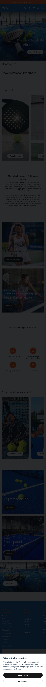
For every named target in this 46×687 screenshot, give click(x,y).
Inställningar (23, 681)
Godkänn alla (23, 675)
